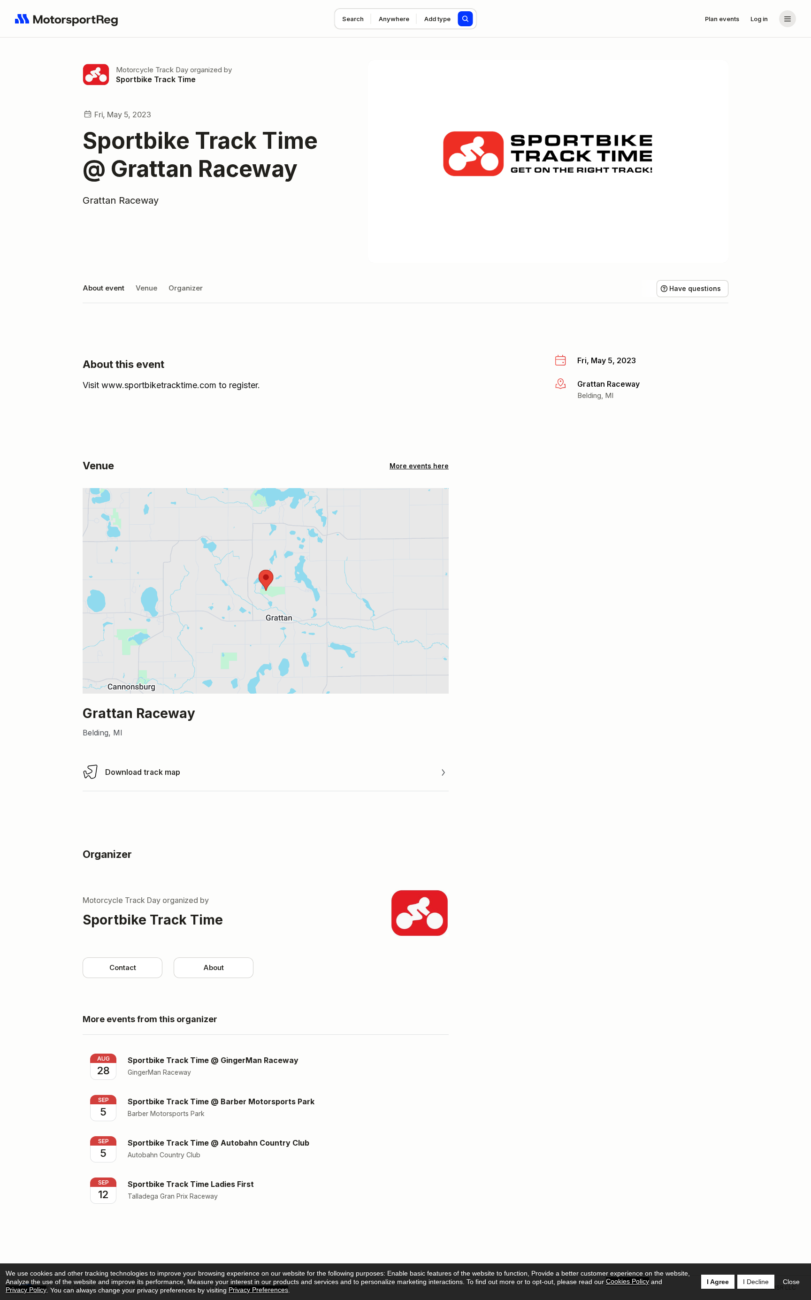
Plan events (722, 19)
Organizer (185, 287)
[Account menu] (787, 18)
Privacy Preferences (258, 1289)
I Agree (718, 1281)
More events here (419, 466)
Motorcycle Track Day (152, 69)
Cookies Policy (627, 1281)
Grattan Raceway (121, 200)
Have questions (695, 288)
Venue (146, 287)
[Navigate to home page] (66, 18)
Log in (759, 19)
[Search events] (465, 18)
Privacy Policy (26, 1289)
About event (103, 287)
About (213, 967)
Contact (122, 967)
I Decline (756, 1281)
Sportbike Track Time (156, 79)
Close (791, 1281)
